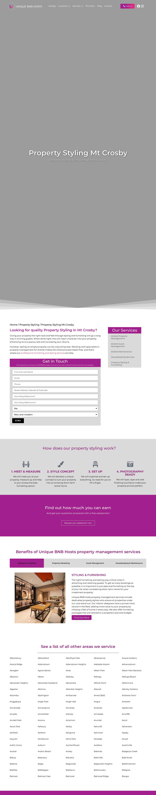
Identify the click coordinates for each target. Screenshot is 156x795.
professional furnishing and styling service (42, 353)
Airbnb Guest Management (118, 345)
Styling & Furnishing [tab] (27, 563)
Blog (99, 6)
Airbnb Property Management (119, 337)
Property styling (60, 160)
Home (13, 324)
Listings (52, 6)
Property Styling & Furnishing (120, 363)
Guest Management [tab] (95, 563)
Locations (63, 6)
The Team (90, 6)
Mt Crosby (86, 330)
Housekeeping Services (122, 357)
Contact (108, 6)
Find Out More (81, 617)
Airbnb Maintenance (121, 352)
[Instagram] (142, 6)
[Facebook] (138, 6)
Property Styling (78, 152)
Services (77, 6)
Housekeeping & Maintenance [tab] (129, 563)
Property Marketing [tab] (61, 563)
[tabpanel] (78, 599)
